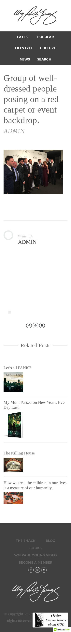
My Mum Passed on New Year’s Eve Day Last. (34, 405)
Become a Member (35, 562)
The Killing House (19, 453)
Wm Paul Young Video (35, 555)
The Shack (26, 540)
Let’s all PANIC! (17, 367)
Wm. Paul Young (35, 15)
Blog (50, 540)
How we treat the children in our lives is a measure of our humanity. (35, 485)
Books (35, 548)
